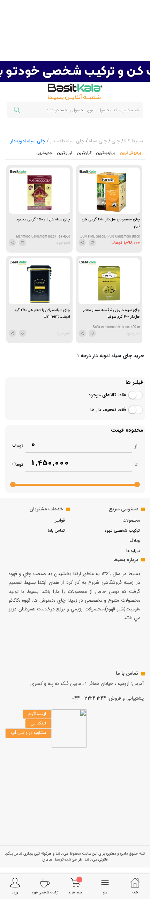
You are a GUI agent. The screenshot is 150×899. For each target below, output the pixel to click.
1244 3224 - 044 (89, 698)
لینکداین (38, 723)
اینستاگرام (37, 713)
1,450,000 (50, 463)
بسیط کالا (133, 141)
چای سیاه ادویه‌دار (27, 141)
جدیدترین (44, 153)
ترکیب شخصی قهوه (122, 530)
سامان (47, 859)
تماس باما (56, 530)
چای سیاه (98, 141)
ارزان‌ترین (64, 153)
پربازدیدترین (105, 153)
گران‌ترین (84, 153)
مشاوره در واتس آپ (28, 732)
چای (116, 141)
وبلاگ (134, 540)
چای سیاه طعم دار (67, 141)
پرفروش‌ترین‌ (130, 153)
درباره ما (133, 550)
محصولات (131, 520)
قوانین (59, 520)
